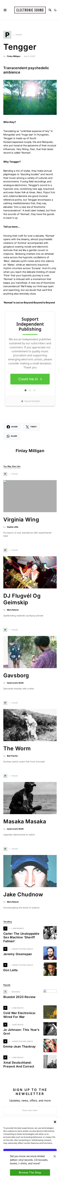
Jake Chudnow (23, 894)
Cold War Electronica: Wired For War (19, 1015)
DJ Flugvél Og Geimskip (21, 599)
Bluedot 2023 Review (19, 997)
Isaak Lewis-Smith (15, 683)
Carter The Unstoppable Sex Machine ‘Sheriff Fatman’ (21, 937)
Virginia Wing (21, 519)
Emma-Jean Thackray (19, 1046)
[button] (55, 1121)
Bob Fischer (12, 756)
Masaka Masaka (24, 821)
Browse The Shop (30, 1172)
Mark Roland (12, 610)
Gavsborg (16, 675)
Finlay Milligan (13, 56)
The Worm (17, 748)
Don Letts (10, 970)
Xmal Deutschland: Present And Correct (18, 1064)
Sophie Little (12, 527)
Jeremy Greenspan (17, 954)
